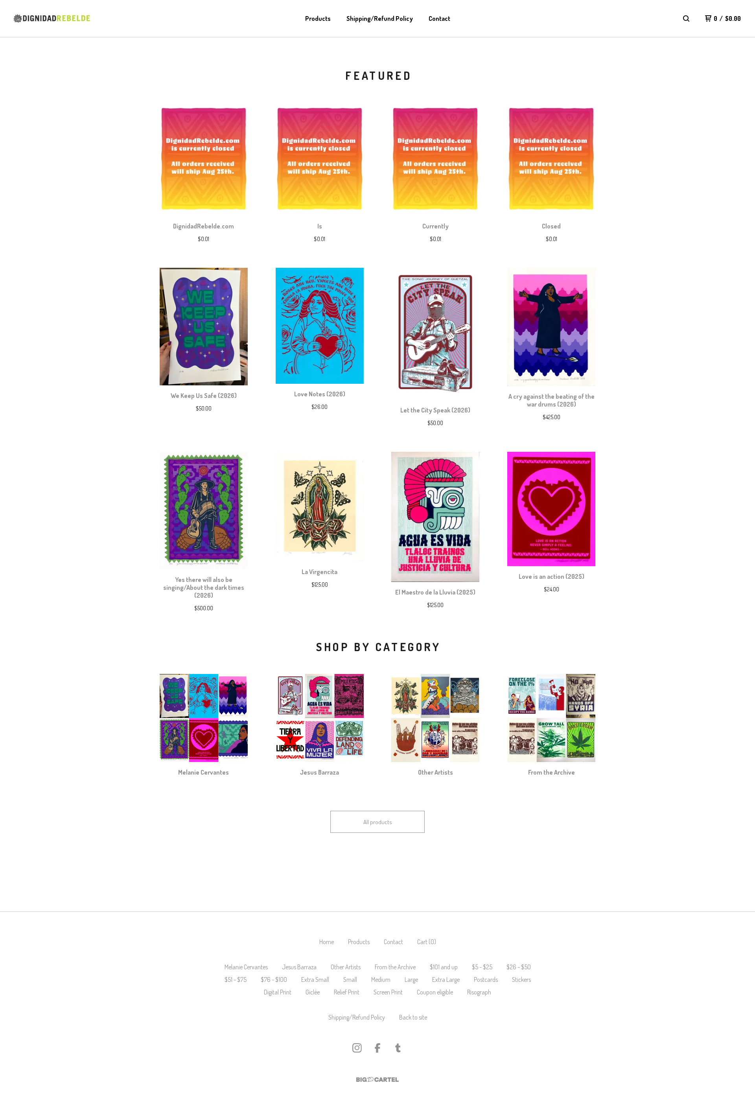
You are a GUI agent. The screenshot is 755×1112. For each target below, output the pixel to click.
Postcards (486, 979)
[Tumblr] (398, 1048)
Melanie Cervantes (246, 967)
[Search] (686, 18)
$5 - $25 (482, 967)
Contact (439, 18)
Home (326, 942)
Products (318, 18)
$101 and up (444, 967)
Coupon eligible (435, 992)
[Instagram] (357, 1048)
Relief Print (346, 992)
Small (350, 979)
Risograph (479, 992)
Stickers (521, 979)
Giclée (313, 992)
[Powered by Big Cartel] (377, 1079)
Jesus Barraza (299, 967)
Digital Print (277, 992)
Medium (380, 979)
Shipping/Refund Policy (379, 18)
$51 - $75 (236, 979)
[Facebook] (377, 1048)
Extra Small (315, 979)
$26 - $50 (518, 967)
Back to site (413, 1017)
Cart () (426, 942)
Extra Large (446, 979)
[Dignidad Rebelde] (52, 18)
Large (411, 979)
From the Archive (395, 967)
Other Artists (346, 967)
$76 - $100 (274, 979)
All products (377, 822)
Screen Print (388, 992)
